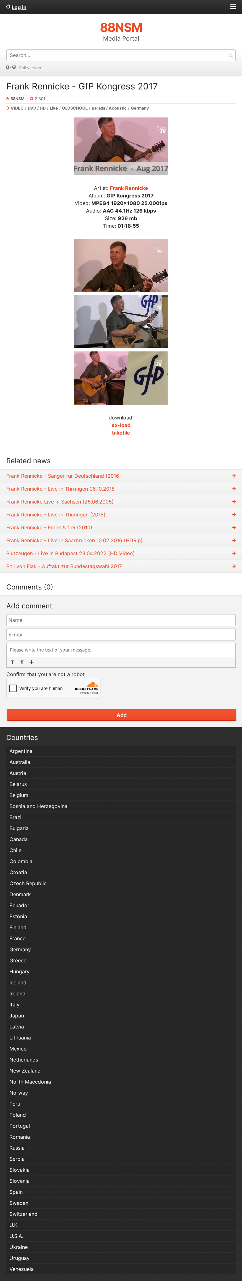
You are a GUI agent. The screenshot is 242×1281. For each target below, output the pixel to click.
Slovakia (19, 1170)
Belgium (18, 795)
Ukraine (18, 1247)
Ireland (17, 993)
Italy (14, 1004)
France (17, 938)
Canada (18, 839)
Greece (17, 960)
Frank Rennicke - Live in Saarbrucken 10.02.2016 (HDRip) (74, 540)
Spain (16, 1192)
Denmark (20, 894)
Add (122, 715)
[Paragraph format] (22, 662)
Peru (14, 1104)
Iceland (17, 982)
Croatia (18, 872)
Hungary (19, 971)
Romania (19, 1137)
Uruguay (19, 1258)
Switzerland (23, 1214)
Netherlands (23, 1059)
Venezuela (21, 1269)
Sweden (18, 1203)
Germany (140, 108)
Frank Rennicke (129, 188)
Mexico (18, 1048)
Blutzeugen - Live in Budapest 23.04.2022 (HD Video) (70, 553)
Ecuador (19, 905)
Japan (16, 1015)
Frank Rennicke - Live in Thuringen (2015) (56, 514)
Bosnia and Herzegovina (38, 806)
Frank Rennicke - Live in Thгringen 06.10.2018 (60, 489)
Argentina (20, 751)
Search (230, 55)
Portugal (19, 1126)
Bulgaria (19, 828)
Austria (17, 773)
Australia (19, 762)
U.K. (14, 1225)
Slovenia (19, 1181)
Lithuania (20, 1037)
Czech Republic (28, 883)
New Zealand (25, 1071)
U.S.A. (16, 1236)
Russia (17, 1148)
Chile (15, 850)
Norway (18, 1093)
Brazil (16, 817)
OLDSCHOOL (75, 108)
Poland (17, 1115)
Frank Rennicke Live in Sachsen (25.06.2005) (60, 501)
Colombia (20, 861)
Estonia (18, 916)
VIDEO (17, 108)
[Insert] (31, 662)
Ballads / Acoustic (109, 108)
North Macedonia (30, 1082)
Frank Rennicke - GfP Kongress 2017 (82, 86)
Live (54, 108)
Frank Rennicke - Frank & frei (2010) (49, 527)
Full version (30, 67)
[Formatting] (12, 662)
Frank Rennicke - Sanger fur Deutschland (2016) (63, 476)
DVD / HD (37, 108)
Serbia (17, 1159)
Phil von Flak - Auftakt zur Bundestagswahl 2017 (64, 566)
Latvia (16, 1026)
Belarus (18, 784)
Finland (17, 927)
